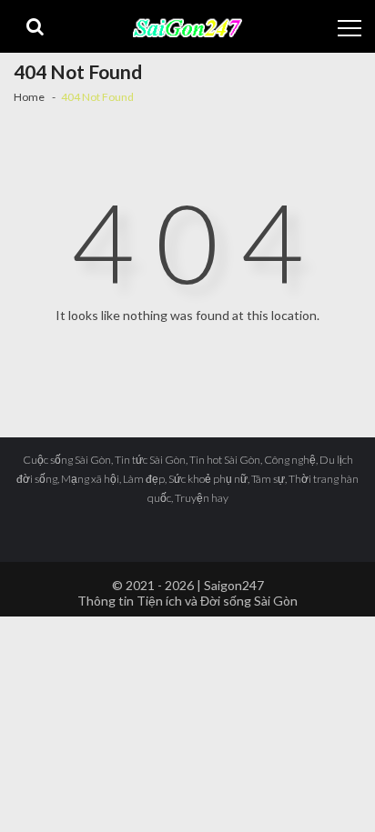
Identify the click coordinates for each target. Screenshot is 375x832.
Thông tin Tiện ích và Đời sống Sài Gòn (187, 600)
